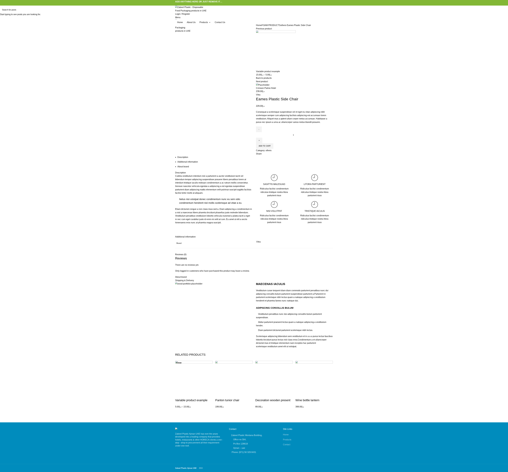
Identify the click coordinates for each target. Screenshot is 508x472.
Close (179, 363)
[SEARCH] (504, 10)
